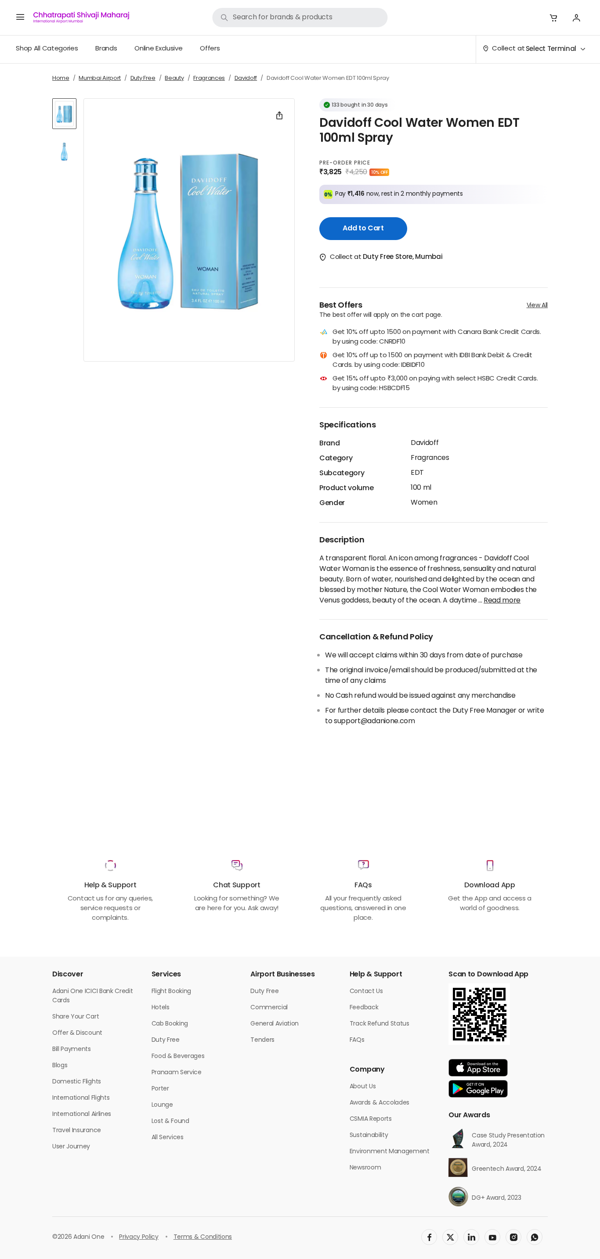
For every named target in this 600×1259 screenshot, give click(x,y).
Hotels (161, 1008)
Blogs (59, 1066)
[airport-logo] (81, 17)
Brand (329, 443)
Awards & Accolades (379, 1103)
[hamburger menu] (20, 17)
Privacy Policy (139, 1237)
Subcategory (341, 473)
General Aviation (274, 1024)
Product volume (346, 488)
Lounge (162, 1105)
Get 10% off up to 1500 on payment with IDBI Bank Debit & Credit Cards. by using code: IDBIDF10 (432, 361)
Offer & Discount (77, 1033)
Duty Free (166, 1040)
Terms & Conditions (202, 1237)
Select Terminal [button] (551, 49)
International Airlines (81, 1114)
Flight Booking (172, 991)
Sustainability (369, 1135)
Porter (160, 1089)
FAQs (357, 1040)
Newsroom (365, 1168)
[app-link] (478, 1067)
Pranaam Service (177, 1073)
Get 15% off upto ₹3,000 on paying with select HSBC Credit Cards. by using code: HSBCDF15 (435, 384)
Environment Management (390, 1152)
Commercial (269, 1008)
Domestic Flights (76, 1082)
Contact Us (366, 991)
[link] (300, 18)
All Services (168, 1138)
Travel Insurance (76, 1131)
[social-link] (429, 1237)
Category (335, 458)
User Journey (71, 1147)
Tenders (262, 1040)
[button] (553, 17)
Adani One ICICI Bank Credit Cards (92, 996)
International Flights (80, 1098)
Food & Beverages (178, 1056)
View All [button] (537, 305)
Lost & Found (170, 1121)
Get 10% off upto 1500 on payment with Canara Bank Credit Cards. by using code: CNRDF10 (437, 338)
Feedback (364, 1008)
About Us (363, 1087)
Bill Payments (71, 1049)
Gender (332, 503)
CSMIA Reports (371, 1119)
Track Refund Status (379, 1024)
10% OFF (379, 172)
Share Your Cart (75, 1017)
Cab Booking (170, 1024)
